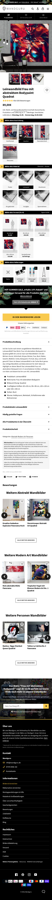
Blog (4, 822)
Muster (47, 166)
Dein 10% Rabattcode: (25, 302)
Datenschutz (7, 839)
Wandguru (28, 892)
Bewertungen (8, 809)
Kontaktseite (11, 771)
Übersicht (40, 166)
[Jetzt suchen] (46, 706)
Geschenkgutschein (10, 805)
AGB (4, 852)
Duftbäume (7, 818)
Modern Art (22, 436)
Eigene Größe (45, 212)
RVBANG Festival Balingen (35, 862)
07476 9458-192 (11, 767)
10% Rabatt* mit (38, 2)
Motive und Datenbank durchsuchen (27, 711)
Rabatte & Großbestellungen (13, 796)
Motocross (22, 862)
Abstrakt (14, 436)
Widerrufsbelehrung (10, 843)
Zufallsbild (7, 813)
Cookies (6, 856)
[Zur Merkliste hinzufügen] (47, 90)
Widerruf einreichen (10, 783)
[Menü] (47, 8)
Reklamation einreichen (12, 788)
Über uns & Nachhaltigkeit (12, 801)
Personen (29, 436)
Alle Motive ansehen (26, 540)
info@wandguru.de (13, 762)
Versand (6, 847)
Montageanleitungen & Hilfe (13, 792)
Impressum (7, 834)
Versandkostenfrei (20, 110)
